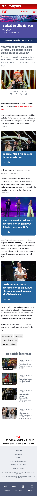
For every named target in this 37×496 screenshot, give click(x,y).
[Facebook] (16, 94)
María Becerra (7, 336)
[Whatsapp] (11, 94)
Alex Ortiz (18, 336)
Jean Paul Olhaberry (9, 344)
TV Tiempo (18, 457)
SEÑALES (25, 12)
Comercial (18, 450)
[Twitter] (21, 94)
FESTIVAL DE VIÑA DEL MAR (17, 40)
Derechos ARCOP (18, 468)
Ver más (7, 162)
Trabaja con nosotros (18, 465)
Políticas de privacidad (18, 461)
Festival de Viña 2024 (9, 340)
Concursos (18, 454)
